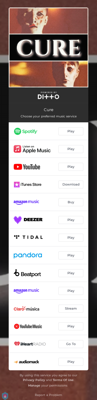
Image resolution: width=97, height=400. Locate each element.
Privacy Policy (34, 380)
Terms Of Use (63, 380)
